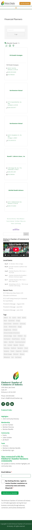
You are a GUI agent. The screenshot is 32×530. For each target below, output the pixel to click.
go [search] (16, 34)
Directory (5, 446)
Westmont (15, 354)
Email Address (6, 472)
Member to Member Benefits (11, 448)
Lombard (10, 345)
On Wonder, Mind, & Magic (16, 264)
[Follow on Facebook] (3, 404)
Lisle (5, 345)
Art (10, 317)
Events (5, 435)
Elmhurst (15, 330)
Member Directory (8, 427)
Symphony (6, 351)
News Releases (20, 218)
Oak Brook (13, 348)
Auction (14, 317)
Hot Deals (17, 221)
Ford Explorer (7, 339)
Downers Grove (12, 326)
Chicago (18, 320)
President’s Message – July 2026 (12, 307)
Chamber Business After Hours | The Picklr (17, 271)
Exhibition (20, 336)
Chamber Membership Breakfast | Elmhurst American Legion (18, 276)
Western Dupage (8, 354)
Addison (6, 317)
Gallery (5, 342)
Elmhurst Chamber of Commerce (11, 333)
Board (5, 320)
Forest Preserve (16, 339)
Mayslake (16, 345)
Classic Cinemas (7, 323)
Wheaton (22, 354)
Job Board (6, 440)
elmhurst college (8, 336)
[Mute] (24, 255)
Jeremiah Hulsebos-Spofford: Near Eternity (18, 267)
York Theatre (18, 357)
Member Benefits (8, 429)
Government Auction (20, 342)
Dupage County (7, 330)
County (5, 326)
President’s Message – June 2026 (13, 310)
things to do (18, 351)
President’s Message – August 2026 (13, 304)
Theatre (12, 351)
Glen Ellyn (11, 342)
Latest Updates (7, 437)
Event (14, 336)
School (26, 348)
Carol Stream (11, 320)
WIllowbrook (7, 357)
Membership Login (8, 450)
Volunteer (25, 351)
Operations (20, 348)
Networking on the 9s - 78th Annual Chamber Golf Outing (18, 284)
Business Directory (11, 218)
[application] (16, 249)
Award (19, 317)
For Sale (23, 339)
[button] (5, 43)
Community (22, 323)
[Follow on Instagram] (7, 404)
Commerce (15, 323)
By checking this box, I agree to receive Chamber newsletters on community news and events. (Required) (16, 484)
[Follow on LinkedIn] (12, 404)
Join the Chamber (25, 3)
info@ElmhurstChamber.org (13, 398)
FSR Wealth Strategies (12, 65)
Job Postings (18, 223)
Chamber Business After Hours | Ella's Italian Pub (17, 280)
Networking (6, 348)
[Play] (5, 255)
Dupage (19, 326)
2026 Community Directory (11, 419)
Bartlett (24, 317)
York (12, 357)
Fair (25, 336)
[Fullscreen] (26, 255)
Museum (22, 345)
